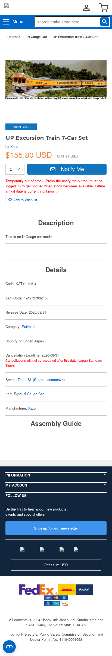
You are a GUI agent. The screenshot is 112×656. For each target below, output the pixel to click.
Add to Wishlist (25, 199)
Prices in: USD (56, 565)
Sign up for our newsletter (56, 528)
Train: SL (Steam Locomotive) (41, 379)
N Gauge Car (37, 36)
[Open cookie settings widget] (9, 646)
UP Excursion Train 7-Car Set (75, 36)
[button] (96, 52)
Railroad (13, 36)
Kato (14, 146)
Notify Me (72, 169)
